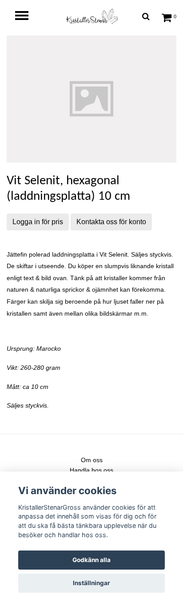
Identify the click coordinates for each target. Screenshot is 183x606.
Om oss (92, 459)
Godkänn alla (91, 559)
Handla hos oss (91, 470)
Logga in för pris (37, 222)
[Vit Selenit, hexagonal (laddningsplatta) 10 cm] (91, 99)
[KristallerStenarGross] (91, 16)
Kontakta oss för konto (111, 222)
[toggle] (26, 16)
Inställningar (91, 582)
